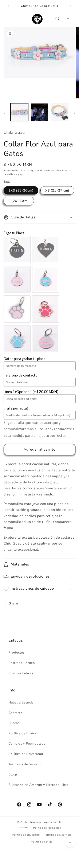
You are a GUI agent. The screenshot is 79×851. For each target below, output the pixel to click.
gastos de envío (41, 170)
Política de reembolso (47, 827)
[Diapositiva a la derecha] (74, 113)
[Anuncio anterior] (8, 6)
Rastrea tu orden (21, 663)
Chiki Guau (35, 822)
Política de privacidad (26, 834)
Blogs (12, 774)
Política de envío (41, 841)
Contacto (15, 712)
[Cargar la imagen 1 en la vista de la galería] (19, 112)
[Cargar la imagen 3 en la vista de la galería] (59, 112)
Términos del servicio (57, 834)
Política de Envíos (22, 733)
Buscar (13, 723)
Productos (16, 652)
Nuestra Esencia (21, 702)
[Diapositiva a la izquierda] (4, 113)
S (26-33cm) (18, 201)
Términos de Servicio (25, 764)
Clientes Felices (20, 673)
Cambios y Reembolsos (26, 743)
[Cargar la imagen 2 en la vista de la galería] (39, 112)
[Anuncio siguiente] (71, 6)
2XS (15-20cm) (20, 190)
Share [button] (13, 603)
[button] (9, 19)
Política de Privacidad (25, 754)
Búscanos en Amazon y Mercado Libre (38, 784)
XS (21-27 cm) (57, 190)
